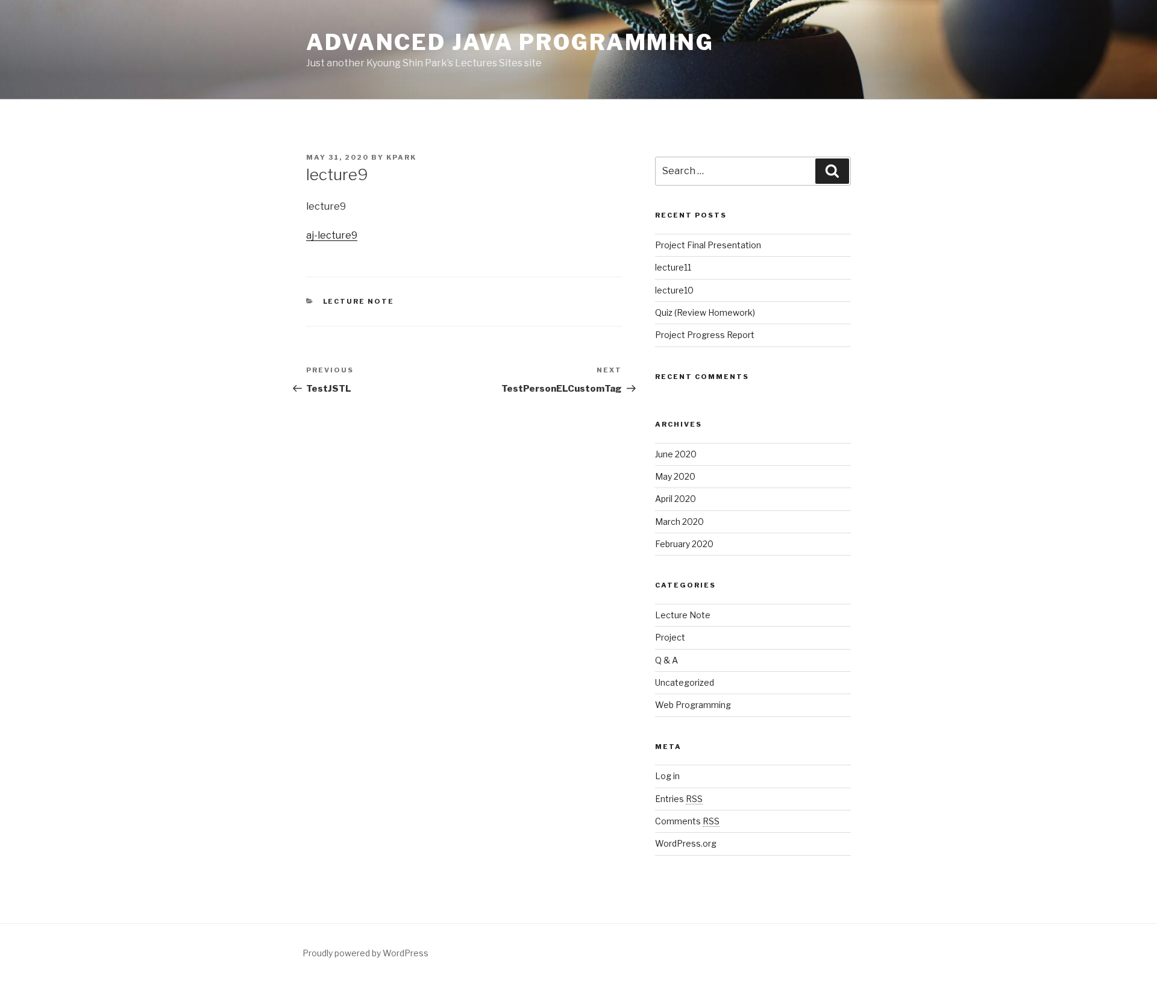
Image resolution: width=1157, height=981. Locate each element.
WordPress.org (685, 843)
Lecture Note (359, 301)
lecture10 (674, 290)
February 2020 (684, 544)
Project (670, 637)
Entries (679, 799)
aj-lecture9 (331, 235)
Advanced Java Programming (510, 42)
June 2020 (676, 454)
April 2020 (675, 499)
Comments (687, 821)
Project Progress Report (704, 335)
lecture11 (673, 267)
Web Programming (693, 705)
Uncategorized (684, 682)
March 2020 (679, 521)
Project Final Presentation (708, 245)
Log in (667, 776)
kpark (401, 157)
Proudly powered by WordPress (365, 953)
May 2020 (675, 476)
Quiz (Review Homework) (705, 312)
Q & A (666, 660)
